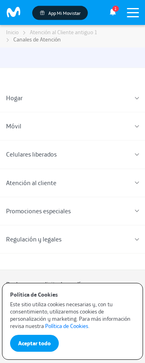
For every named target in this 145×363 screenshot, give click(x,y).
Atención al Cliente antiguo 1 (63, 32)
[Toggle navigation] (133, 12)
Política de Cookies (66, 326)
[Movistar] (13, 12)
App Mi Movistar (64, 13)
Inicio (12, 32)
